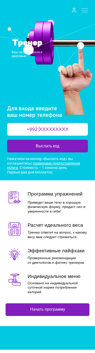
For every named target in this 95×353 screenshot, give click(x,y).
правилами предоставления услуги (43, 165)
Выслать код (47, 146)
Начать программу (47, 309)
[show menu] (85, 10)
